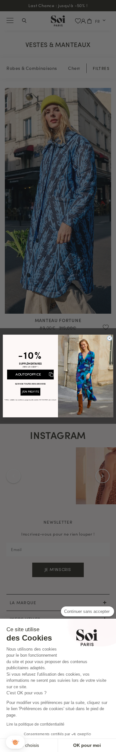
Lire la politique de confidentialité (35, 724)
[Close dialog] (109, 338)
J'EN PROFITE (30, 391)
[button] (15, 742)
